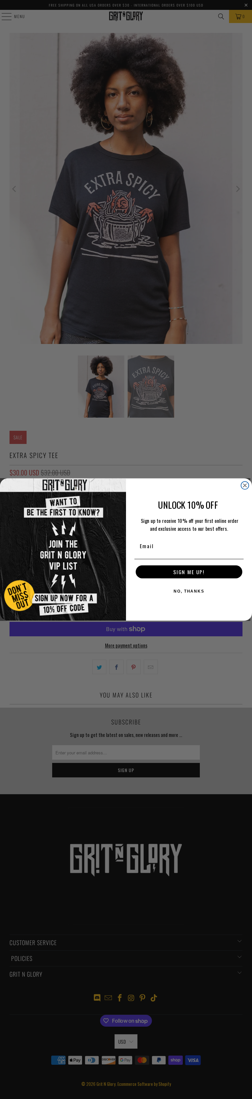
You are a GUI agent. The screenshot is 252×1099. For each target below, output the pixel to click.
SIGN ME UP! (189, 572)
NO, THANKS (189, 591)
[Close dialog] (245, 485)
